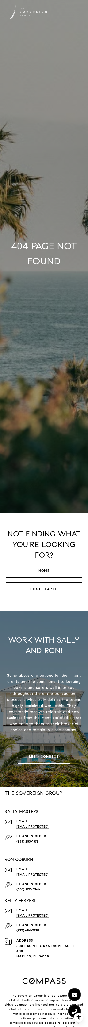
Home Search (44, 589)
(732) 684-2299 (28, 930)
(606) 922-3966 (28, 889)
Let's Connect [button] (44, 757)
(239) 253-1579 (27, 841)
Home (44, 571)
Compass (53, 1000)
